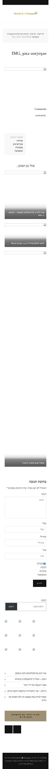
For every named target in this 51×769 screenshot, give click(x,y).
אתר (44, 550)
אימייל (43, 536)
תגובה (43, 494)
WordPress (28, 764)
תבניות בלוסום (23, 761)
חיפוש (43, 600)
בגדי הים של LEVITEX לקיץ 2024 (30, 673)
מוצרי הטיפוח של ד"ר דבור (35, 685)
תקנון (21, 764)
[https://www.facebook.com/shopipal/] (9, 729)
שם (44, 523)
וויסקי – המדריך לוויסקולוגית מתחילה (30, 679)
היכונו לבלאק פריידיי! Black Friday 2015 (27, 243)
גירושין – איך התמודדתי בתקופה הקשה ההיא (27, 691)
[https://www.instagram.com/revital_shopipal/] (17, 729)
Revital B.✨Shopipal (21, 758)
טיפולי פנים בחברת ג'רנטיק (33, 463)
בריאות (33, 34)
